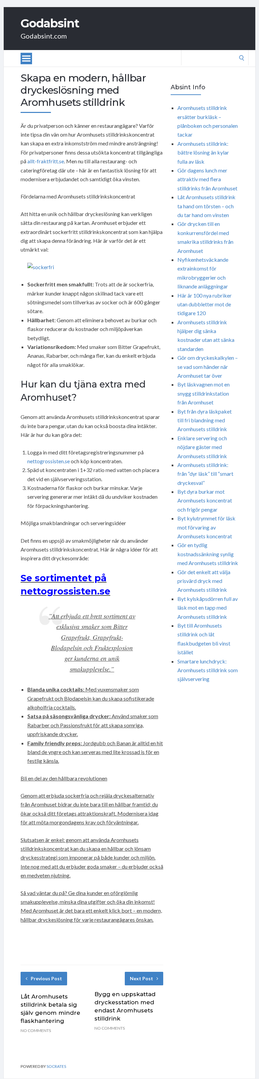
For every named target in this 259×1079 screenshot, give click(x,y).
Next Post (141, 978)
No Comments (36, 1030)
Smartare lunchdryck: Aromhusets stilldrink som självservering (207, 670)
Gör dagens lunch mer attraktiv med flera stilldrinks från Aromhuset (207, 179)
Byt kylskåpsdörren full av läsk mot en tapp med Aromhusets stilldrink (207, 607)
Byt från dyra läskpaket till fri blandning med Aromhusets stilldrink (204, 420)
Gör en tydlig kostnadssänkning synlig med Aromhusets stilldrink (207, 554)
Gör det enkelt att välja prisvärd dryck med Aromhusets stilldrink (203, 581)
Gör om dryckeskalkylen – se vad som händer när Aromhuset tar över (207, 366)
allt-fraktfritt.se (45, 161)
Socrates (56, 1066)
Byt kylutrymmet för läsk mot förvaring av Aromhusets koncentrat (206, 527)
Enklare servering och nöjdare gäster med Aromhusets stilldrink (202, 447)
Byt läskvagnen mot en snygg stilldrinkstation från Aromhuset (203, 393)
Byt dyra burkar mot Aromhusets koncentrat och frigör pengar (204, 500)
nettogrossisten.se (48, 461)
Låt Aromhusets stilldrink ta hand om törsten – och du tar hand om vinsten (206, 206)
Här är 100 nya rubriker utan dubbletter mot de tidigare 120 (204, 304)
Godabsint (50, 23)
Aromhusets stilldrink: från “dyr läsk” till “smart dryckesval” (205, 474)
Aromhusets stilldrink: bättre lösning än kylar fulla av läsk (203, 152)
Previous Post (46, 978)
